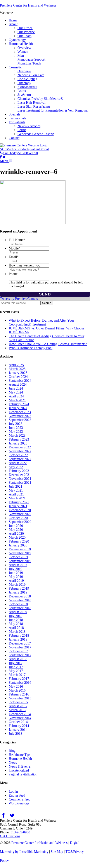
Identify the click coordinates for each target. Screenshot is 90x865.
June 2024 (16, 388)
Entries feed (17, 795)
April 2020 (16, 533)
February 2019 (19, 588)
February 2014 (19, 726)
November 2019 (20, 553)
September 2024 (20, 380)
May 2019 (16, 576)
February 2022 (19, 471)
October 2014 (18, 722)
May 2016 (16, 686)
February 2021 (19, 502)
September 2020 (20, 522)
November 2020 (20, 514)
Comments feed (19, 799)
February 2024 (19, 404)
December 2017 (20, 643)
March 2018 (17, 631)
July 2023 (15, 424)
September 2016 (20, 682)
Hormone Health (20, 758)
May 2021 (16, 490)
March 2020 (17, 537)
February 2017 (19, 678)
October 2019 (18, 557)
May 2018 (16, 624)
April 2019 (16, 580)
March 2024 (17, 400)
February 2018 (19, 635)
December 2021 (20, 475)
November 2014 (20, 718)
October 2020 (18, 518)
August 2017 (18, 659)
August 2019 (18, 565)
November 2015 (20, 698)
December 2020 (20, 510)
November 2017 (20, 647)
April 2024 (16, 396)
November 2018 (20, 600)
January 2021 (18, 506)
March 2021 (17, 498)
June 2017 (16, 667)
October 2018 (18, 604)
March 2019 (17, 584)
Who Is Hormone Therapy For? (30, 348)
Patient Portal (39, 149)
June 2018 (16, 620)
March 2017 (17, 675)
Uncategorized (19, 770)
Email (14, 257)
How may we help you (24, 265)
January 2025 (18, 373)
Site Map (57, 851)
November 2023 (20, 416)
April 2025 (16, 365)
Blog (12, 751)
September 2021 (20, 482)
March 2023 (17, 435)
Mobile (14, 248)
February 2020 (19, 541)
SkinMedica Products (14, 149)
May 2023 (16, 431)
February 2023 (19, 439)
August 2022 (18, 463)
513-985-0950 (20, 832)
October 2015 (18, 702)
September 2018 (20, 608)
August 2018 (18, 612)
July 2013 (15, 733)
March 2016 (17, 690)
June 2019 (16, 573)
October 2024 (18, 376)
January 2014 (18, 729)
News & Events (20, 766)
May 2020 (16, 529)
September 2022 (20, 459)
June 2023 (16, 427)
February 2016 (19, 694)
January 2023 (18, 443)
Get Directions (10, 836)
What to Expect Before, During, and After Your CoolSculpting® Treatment (41, 322)
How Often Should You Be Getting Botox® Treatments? (48, 344)
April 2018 (16, 627)
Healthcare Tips (19, 754)
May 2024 (16, 392)
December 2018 (20, 596)
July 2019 (15, 569)
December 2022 (20, 447)
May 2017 (16, 671)
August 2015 (18, 706)
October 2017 (18, 651)
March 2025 (17, 369)
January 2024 (18, 408)
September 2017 (20, 655)
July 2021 (15, 486)
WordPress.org (19, 803)
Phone (13, 274)
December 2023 (20, 412)
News (13, 762)
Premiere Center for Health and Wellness (28, 5)
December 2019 (20, 549)
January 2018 (18, 639)
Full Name (17, 240)
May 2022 (16, 467)
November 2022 (20, 451)
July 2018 (15, 616)
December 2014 (20, 714)
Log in (13, 791)
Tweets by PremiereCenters (19, 298)
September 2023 (20, 420)
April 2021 (16, 494)
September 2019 (20, 561)
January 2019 (18, 592)
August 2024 (18, 384)
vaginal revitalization (23, 774)
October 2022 (18, 455)
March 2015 (17, 710)
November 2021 (20, 478)
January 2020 (18, 545)
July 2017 (15, 663)
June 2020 (16, 525)
